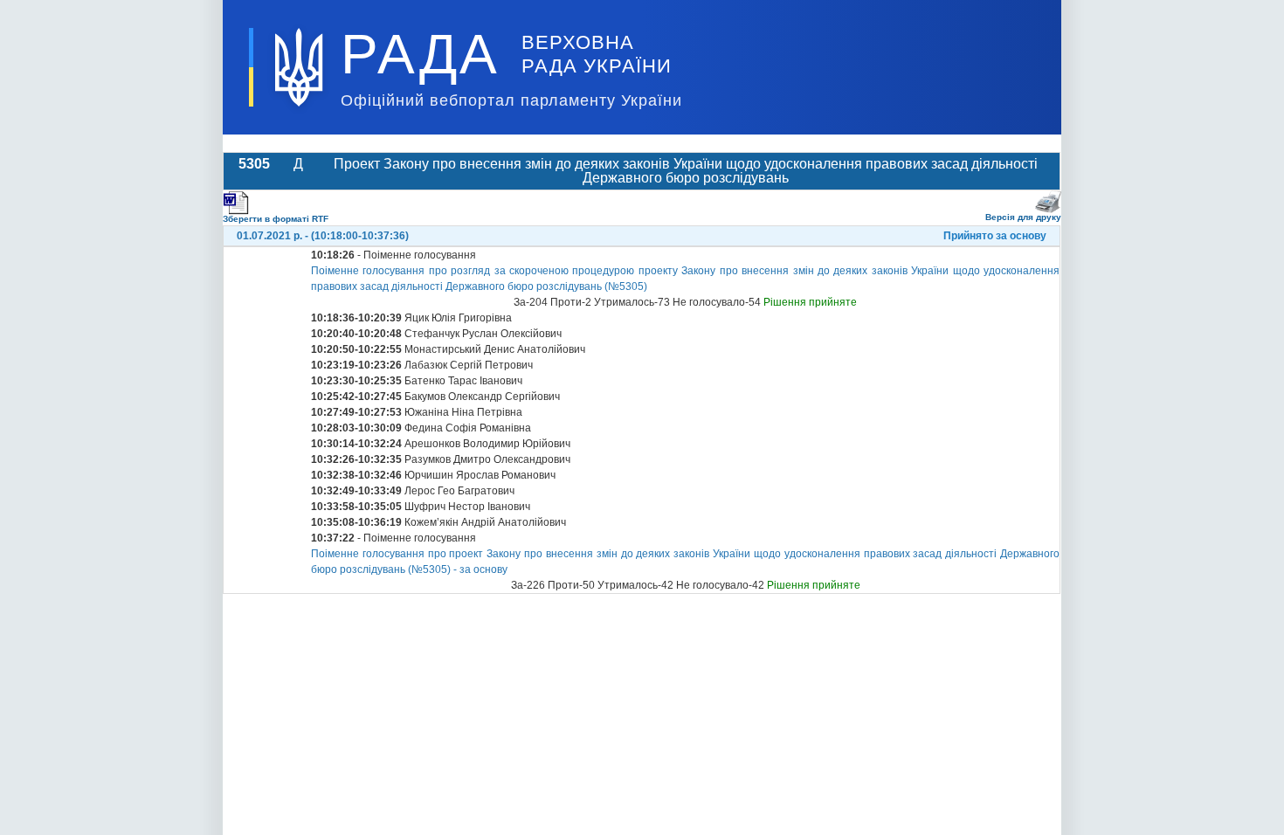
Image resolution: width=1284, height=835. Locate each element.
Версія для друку (1023, 217)
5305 (254, 163)
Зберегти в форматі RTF (275, 219)
